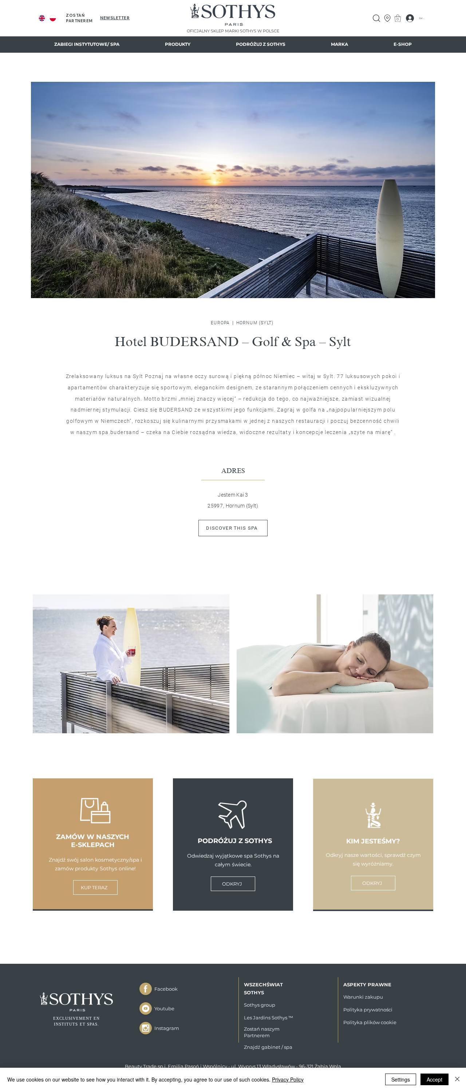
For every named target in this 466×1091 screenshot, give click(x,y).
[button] (87, 44)
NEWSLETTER (115, 17)
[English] (42, 18)
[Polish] (52, 18)
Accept (434, 1079)
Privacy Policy (288, 1079)
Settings (400, 1079)
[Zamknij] (145, 989)
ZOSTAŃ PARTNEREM (79, 18)
